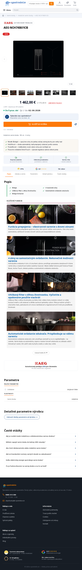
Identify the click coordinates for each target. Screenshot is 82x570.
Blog (4, 541)
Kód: (5, 129)
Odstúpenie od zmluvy (50, 520)
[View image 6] (47, 93)
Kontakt (45, 524)
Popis (9, 174)
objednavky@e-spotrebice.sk (15, 501)
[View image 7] (56, 93)
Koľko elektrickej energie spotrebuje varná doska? (24, 460)
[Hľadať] (51, 3)
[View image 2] (13, 93)
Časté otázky (61, 174)
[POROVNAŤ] (75, 124)
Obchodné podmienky (50, 510)
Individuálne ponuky (9, 538)
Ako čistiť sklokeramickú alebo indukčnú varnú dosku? (26, 448)
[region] (38, 59)
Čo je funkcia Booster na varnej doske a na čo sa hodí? (26, 466)
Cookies (45, 517)
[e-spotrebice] (15, 3)
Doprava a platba (9, 517)
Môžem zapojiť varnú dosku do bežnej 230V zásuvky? (25, 442)
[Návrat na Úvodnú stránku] (3, 15)
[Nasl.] (72, 59)
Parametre (34, 174)
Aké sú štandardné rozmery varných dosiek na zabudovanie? (28, 454)
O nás (5, 510)
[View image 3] (22, 93)
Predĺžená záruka (9, 513)
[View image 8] (64, 93)
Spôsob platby (7, 520)
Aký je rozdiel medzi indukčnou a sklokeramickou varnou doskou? (30, 436)
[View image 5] (39, 93)
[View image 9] (73, 93)
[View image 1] (5, 93)
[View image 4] (30, 93)
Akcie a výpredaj (8, 534)
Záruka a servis (20, 174)
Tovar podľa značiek (50, 513)
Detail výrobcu (47, 174)
